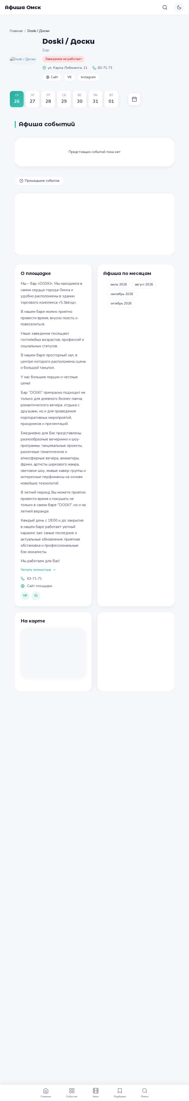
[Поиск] (164, 7)
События (71, 1096)
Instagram (88, 77)
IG (36, 595)
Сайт (54, 77)
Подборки (120, 1096)
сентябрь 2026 (121, 294)
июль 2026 (118, 284)
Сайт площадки (39, 586)
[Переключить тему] (179, 7)
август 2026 (144, 284)
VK (69, 77)
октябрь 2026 (121, 303)
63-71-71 (34, 578)
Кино (96, 1096)
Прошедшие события (42, 180)
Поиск (144, 1096)
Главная (16, 31)
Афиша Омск (23, 7)
